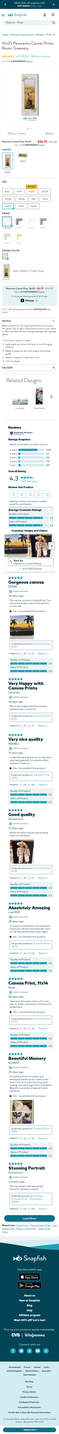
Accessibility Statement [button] (29, 1407)
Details (29, 61)
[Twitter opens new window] (47, 1349)
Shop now (36, 5)
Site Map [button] (29, 1381)
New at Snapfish (29, 1300)
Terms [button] (29, 1387)
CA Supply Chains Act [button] (29, 1402)
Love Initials (20, 408)
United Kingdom (14, 1371)
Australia (46, 1371)
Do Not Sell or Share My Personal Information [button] (29, 1412)
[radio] (5, 256)
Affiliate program (29, 1315)
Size (4, 181)
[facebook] (14, 1349)
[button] (3, 15)
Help (29, 1310)
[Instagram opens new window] (23, 1349)
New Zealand (29, 1375)
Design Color (10, 250)
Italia (46, 1367)
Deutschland (15, 1367)
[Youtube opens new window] (39, 1349)
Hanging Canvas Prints (40, 1225)
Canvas (5, 34)
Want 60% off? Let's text (29, 1320)
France (27, 1367)
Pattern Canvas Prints (26, 1228)
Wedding (40, 34)
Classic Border (39, 408)
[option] (7, 163)
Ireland (37, 1367)
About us (29, 1295)
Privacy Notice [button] (29, 1392)
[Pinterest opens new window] (31, 1349)
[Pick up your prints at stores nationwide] (16, 1334)
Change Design (37, 271)
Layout (6, 149)
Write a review (40, 56)
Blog (29, 1305)
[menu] (49, 133)
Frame (6, 213)
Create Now (30, 1430)
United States (32, 1371)
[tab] (31, 129)
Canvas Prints (22, 1225)
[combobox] (29, 22)
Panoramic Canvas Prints (22, 34)
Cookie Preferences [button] (29, 1397)
